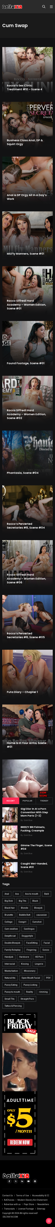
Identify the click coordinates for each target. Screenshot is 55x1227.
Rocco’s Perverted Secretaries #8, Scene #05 (26, 635)
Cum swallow (11, 929)
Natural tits (10, 978)
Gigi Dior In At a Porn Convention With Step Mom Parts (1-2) (34, 812)
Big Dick (9, 901)
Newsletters (43, 1204)
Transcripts (9, 1209)
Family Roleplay (12, 950)
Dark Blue (28, 820)
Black (35, 901)
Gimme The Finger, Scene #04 (36, 847)
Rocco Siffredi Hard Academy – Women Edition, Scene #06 (26, 578)
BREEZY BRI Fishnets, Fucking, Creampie (33, 828)
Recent (11, 801)
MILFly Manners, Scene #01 (25, 254)
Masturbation (11, 971)
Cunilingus (29, 929)
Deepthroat (10, 936)
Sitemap (41, 1209)
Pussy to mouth (12, 992)
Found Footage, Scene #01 (25, 363)
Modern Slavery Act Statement (33, 1200)
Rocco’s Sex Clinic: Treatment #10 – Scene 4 (24, 87)
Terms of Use (22, 1195)
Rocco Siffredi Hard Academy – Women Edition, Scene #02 (26, 414)
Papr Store (29, 1204)
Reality (29, 992)
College (8, 922)
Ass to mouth (31, 894)
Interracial (10, 964)
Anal (7, 894)
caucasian (41, 915)
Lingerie (39, 964)
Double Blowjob (12, 943)
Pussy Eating (11, 985)
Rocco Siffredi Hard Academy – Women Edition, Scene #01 (26, 304)
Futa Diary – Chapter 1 (22, 692)
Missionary (29, 971)
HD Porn (39, 957)
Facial (47, 943)
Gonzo (45, 950)
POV (48, 978)
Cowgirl (22, 922)
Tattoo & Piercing (13, 1006)
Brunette (9, 915)
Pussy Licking (30, 985)
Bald (46, 894)
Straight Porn (27, 999)
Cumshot (36, 922)
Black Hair (10, 908)
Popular (27, 801)
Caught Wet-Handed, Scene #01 (34, 865)
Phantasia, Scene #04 (22, 473)
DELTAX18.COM (10, 1217)
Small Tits (10, 999)
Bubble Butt (24, 915)
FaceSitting (32, 943)
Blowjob (38, 908)
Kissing (25, 964)
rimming (43, 992)
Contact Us (7, 1195)
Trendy (44, 801)
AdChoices (9, 1200)
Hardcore (24, 957)
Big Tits (22, 901)
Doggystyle (27, 936)
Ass (17, 894)
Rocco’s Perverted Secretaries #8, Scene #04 (26, 525)
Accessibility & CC (40, 1195)
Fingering (31, 950)
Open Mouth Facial (31, 978)
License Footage (26, 1209)
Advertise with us (12, 1204)
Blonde (24, 908)
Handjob (9, 957)
